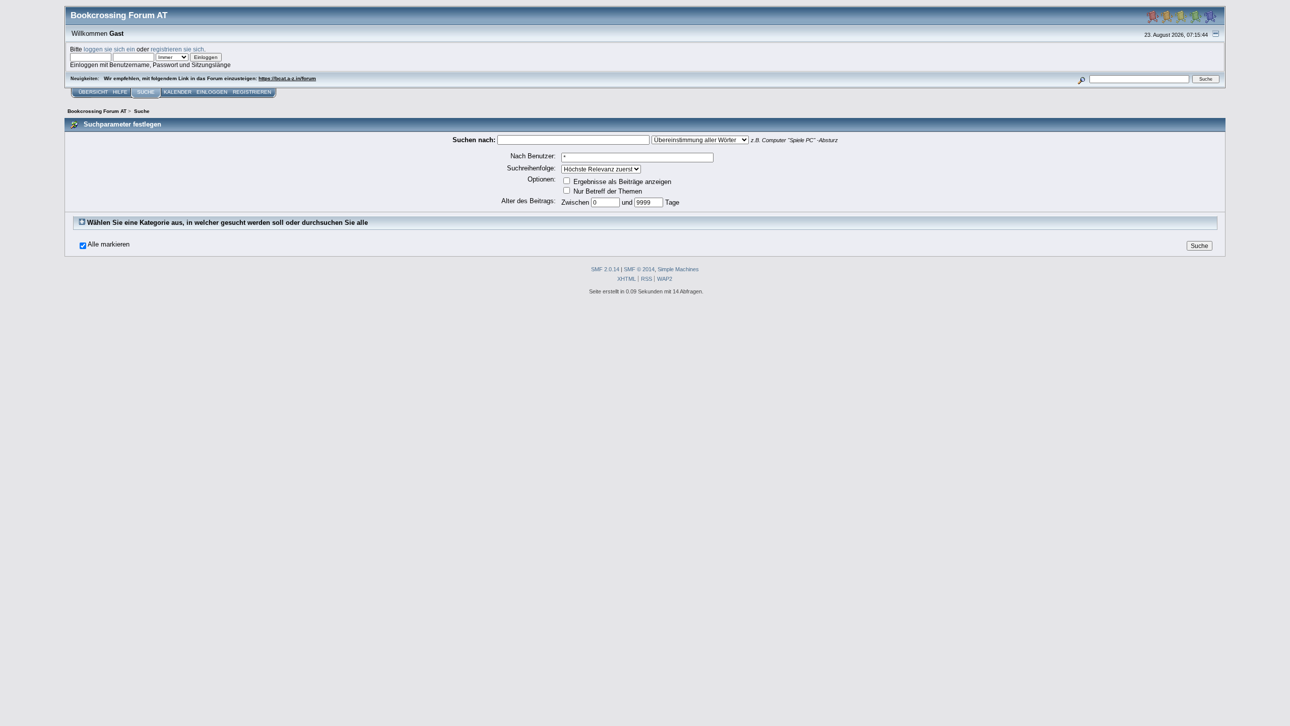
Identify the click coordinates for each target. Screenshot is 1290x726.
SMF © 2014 (639, 269)
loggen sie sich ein (109, 49)
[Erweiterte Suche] (1081, 79)
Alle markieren (109, 244)
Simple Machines (678, 269)
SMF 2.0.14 (605, 269)
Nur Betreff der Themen (606, 191)
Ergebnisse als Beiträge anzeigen (621, 182)
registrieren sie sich (177, 49)
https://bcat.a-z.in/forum (287, 78)
